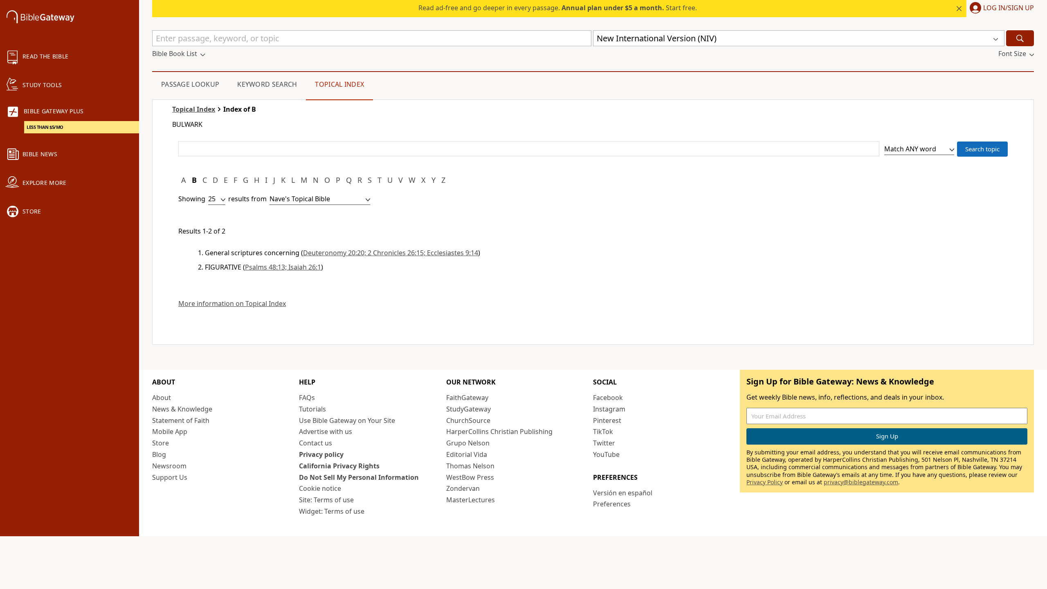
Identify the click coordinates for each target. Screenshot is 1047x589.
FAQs (307, 397)
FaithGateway (467, 397)
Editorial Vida (466, 454)
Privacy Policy (764, 482)
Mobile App (169, 431)
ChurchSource (468, 420)
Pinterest (607, 420)
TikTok (603, 431)
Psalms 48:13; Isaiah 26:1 (283, 267)
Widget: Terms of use (331, 511)
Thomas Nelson (470, 465)
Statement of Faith (180, 420)
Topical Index (339, 84)
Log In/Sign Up (1008, 8)
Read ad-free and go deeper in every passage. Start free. (557, 7)
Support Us (169, 477)
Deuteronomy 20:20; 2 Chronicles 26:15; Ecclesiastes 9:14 (390, 252)
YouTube (606, 454)
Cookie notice (320, 488)
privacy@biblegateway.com (861, 482)
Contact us (315, 442)
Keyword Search (267, 84)
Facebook (608, 397)
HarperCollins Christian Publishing (499, 431)
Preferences (612, 503)
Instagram (609, 409)
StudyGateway (468, 409)
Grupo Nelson (468, 442)
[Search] (1020, 38)
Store (160, 442)
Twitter (604, 442)
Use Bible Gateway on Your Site (347, 420)
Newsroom (169, 465)
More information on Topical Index (232, 303)
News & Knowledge (182, 409)
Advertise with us (325, 431)
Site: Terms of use (326, 499)
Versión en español (622, 492)
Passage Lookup (190, 84)
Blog (159, 454)
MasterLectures (470, 499)
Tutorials (312, 409)
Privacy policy (321, 454)
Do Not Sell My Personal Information (359, 477)
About (161, 397)
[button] (1000, 8)
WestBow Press (470, 477)
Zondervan (463, 488)
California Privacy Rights (339, 465)
